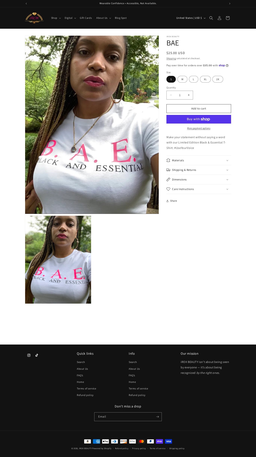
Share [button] (173, 200)
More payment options (198, 128)
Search (81, 362)
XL (205, 79)
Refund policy (85, 395)
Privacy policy (139, 448)
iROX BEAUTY (85, 448)
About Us (82, 368)
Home (80, 382)
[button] (55, 18)
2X (217, 79)
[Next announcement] (230, 3)
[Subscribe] (157, 416)
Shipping (171, 58)
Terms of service (86, 388)
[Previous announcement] (26, 3)
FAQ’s (80, 375)
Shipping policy (177, 448)
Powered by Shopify (102, 448)
